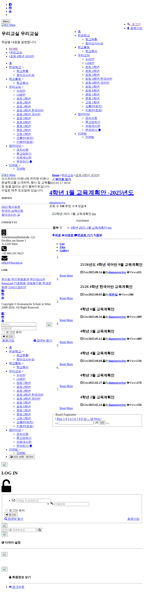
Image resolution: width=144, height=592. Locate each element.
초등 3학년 (92, 74)
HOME (13, 48)
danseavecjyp (57, 202)
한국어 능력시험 (12, 210)
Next (97, 418)
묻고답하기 (92, 122)
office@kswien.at (12, 262)
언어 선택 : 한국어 (23, 456)
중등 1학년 (92, 94)
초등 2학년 (92, 70)
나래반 (89, 63)
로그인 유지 (13, 332)
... (88, 418)
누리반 (89, 59)
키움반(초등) (93, 110)
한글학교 (84, 35)
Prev (59, 418)
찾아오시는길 (94, 43)
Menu (6, 21)
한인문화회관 (20, 279)
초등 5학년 (92, 86)
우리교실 (84, 55)
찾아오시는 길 (11, 214)
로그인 (135, 24)
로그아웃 (18, 586)
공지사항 (91, 118)
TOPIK (82, 133)
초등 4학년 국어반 (97, 82)
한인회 (6, 279)
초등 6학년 (92, 90)
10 (84, 418)
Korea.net (7, 283)
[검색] (39, 530)
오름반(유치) (93, 106)
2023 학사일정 (11, 206)
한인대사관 (37, 279)
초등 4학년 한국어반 (98, 78)
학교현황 (91, 39)
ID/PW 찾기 (44, 340)
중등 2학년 (92, 98)
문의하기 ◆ (93, 129)
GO (102, 422)
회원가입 (135, 28)
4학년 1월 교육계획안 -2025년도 (91, 192)
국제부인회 (34, 283)
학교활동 (84, 47)
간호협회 (20, 283)
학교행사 (91, 51)
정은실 (113, 294)
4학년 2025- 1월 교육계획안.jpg (91, 227)
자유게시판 (92, 126)
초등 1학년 (92, 67)
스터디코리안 (17, 287)
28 (91, 418)
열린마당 (84, 114)
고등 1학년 (92, 102)
